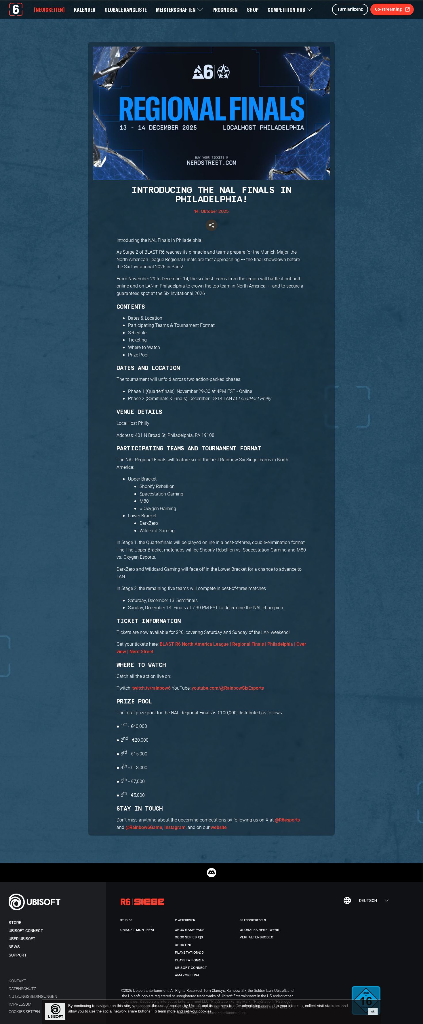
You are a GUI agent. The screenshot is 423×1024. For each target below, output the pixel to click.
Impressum (20, 1004)
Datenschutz (22, 988)
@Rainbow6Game (143, 827)
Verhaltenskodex (256, 937)
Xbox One (183, 945)
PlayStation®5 (189, 952)
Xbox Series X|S (189, 937)
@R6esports (287, 820)
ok (373, 1011)
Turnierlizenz (350, 9)
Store (15, 923)
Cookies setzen (24, 1011)
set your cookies (198, 1011)
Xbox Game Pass (190, 930)
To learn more (165, 1011)
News (14, 947)
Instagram (175, 827)
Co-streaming (388, 9)
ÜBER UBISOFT (22, 939)
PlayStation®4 (189, 960)
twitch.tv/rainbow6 (151, 688)
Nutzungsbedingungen (33, 996)
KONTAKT (17, 980)
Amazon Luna (187, 975)
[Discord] (211, 872)
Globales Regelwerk (259, 930)
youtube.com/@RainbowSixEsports (228, 688)
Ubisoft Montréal (137, 930)
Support (18, 955)
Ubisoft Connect (26, 931)
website (219, 827)
